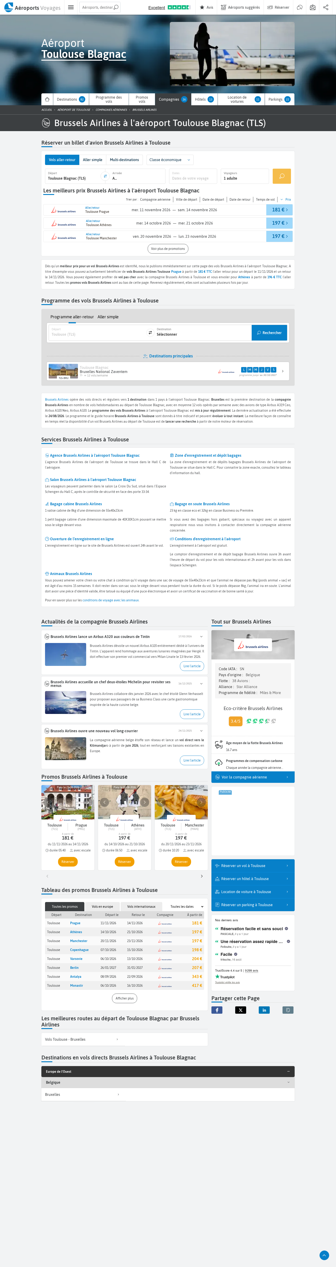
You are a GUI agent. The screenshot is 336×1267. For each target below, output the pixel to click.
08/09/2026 (108, 976)
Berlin (74, 968)
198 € (197, 949)
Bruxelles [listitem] (52, 1094)
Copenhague (79, 950)
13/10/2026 (135, 959)
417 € (197, 985)
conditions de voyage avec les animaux (110, 600)
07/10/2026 (108, 950)
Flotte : (224, 681)
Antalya (75, 976)
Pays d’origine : (231, 675)
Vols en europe (102, 906)
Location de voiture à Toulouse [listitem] (246, 892)
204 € (197, 958)
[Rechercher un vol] (282, 176)
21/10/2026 (135, 932)
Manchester (78, 941)
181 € (197, 923)
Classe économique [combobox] (165, 160)
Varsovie (76, 959)
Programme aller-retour (72, 316)
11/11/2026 (108, 923)
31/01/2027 (135, 968)
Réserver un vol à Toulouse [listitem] (243, 866)
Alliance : (227, 687)
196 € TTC (274, 277)
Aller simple (108, 316)
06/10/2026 (108, 959)
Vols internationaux (141, 906)
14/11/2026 (135, 923)
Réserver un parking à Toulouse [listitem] (247, 905)
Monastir (76, 985)
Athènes (76, 932)
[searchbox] (99, 7)
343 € (197, 976)
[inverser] (105, 176)
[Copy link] (288, 1010)
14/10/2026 (108, 932)
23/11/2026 (135, 941)
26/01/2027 (108, 968)
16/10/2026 (135, 985)
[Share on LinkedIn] (264, 1010)
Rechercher (272, 333)
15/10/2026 (135, 950)
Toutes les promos (65, 906)
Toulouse (53, 923)
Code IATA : (228, 669)
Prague (176, 271)
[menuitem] (32, 7)
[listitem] (83, 1039)
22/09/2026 (135, 976)
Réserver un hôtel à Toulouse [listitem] (245, 879)
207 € (197, 967)
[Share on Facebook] (216, 1010)
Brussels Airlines (57, 399)
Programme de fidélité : (238, 693)
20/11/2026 (108, 941)
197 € (197, 931)
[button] (188, 160)
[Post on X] (240, 1010)
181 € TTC (205, 271)
